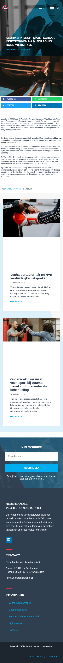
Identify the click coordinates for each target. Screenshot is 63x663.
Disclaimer (53, 656)
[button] (51, 8)
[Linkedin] (9, 540)
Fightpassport (16, 623)
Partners (13, 630)
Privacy (41, 656)
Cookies (30, 656)
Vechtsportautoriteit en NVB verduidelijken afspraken (31, 276)
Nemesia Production (13, 189)
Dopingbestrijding (18, 609)
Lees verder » (16, 302)
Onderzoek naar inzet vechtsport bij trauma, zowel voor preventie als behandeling (28, 384)
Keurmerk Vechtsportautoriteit (24, 616)
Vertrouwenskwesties (20, 603)
